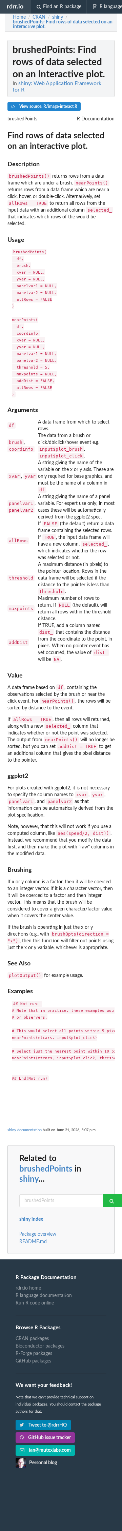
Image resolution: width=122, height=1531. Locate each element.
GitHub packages (33, 1361)
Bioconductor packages (40, 1346)
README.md (33, 1241)
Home (19, 17)
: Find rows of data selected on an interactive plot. (63, 24)
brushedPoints (46, 1169)
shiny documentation (24, 1130)
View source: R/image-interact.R (47, 106)
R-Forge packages (34, 1353)
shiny (29, 1179)
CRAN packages (32, 1338)
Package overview (37, 1234)
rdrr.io (15, 6)
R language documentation (44, 1295)
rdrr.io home (28, 1288)
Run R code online (35, 1303)
